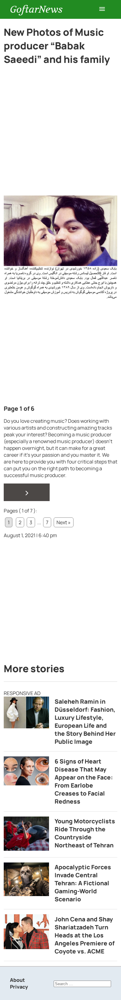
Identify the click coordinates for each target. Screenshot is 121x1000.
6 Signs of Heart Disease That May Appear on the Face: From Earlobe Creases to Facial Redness (84, 781)
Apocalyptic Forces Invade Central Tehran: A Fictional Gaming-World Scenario (83, 883)
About (17, 980)
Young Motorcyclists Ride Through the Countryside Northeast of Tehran (85, 833)
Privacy (19, 986)
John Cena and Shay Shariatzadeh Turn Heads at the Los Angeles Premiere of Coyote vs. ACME (84, 935)
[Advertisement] (60, 133)
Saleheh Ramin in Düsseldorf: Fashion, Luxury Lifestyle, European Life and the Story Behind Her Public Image (85, 722)
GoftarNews (36, 9)
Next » (63, 522)
